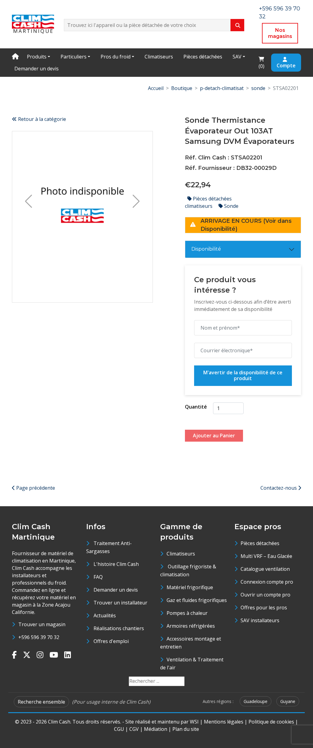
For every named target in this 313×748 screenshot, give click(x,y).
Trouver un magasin (41, 624)
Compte (286, 65)
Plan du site (185, 729)
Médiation (155, 729)
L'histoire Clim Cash (116, 564)
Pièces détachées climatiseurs (208, 202)
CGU (119, 729)
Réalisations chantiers (119, 628)
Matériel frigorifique (190, 587)
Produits (36, 56)
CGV (134, 729)
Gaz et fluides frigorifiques (197, 600)
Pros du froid (116, 56)
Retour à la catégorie (41, 119)
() (263, 62)
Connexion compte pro (267, 581)
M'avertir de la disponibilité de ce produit (242, 375)
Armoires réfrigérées (191, 626)
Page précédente (35, 487)
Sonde (230, 206)
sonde (258, 88)
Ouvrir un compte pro (265, 594)
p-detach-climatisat (222, 88)
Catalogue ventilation (265, 569)
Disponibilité (206, 249)
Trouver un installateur (120, 602)
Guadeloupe (255, 701)
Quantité (196, 406)
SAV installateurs (260, 620)
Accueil (156, 88)
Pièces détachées (202, 56)
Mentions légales (223, 721)
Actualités (105, 615)
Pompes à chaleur (187, 613)
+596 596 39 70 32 (38, 637)
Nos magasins (280, 33)
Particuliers (74, 56)
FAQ (98, 577)
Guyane (287, 701)
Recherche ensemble (41, 701)
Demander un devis (36, 68)
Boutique (181, 88)
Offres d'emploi (111, 641)
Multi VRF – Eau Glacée (266, 556)
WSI (194, 721)
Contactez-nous (279, 487)
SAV (237, 56)
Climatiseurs (159, 56)
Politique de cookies (271, 721)
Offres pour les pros (264, 607)
